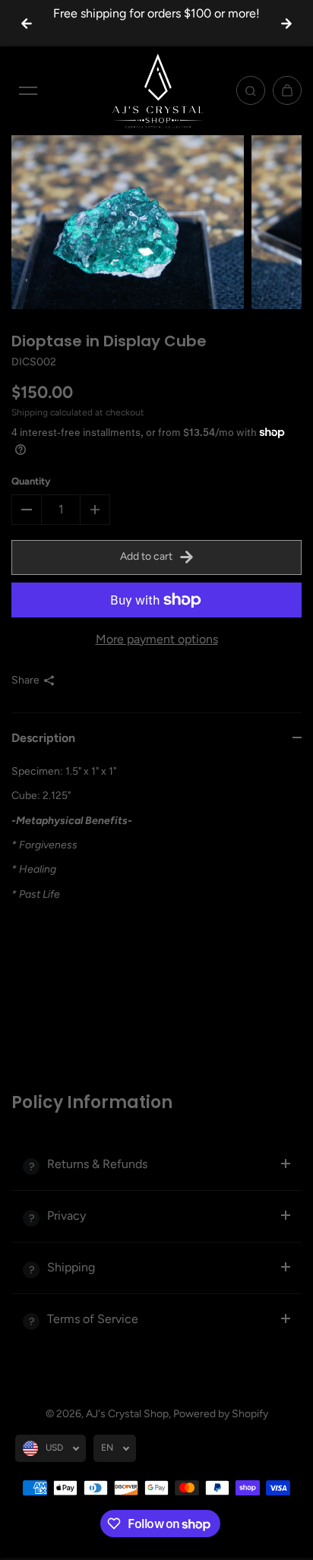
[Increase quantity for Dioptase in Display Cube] (95, 509)
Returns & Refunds (97, 1164)
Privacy (66, 1215)
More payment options (157, 639)
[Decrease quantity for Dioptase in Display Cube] (26, 509)
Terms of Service (92, 1319)
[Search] (250, 90)
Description (43, 738)
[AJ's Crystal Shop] (156, 90)
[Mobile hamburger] (28, 90)
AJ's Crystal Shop (127, 1413)
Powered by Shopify (220, 1413)
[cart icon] (287, 90)
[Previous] (26, 23)
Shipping (29, 412)
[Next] (286, 23)
